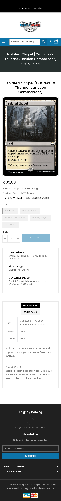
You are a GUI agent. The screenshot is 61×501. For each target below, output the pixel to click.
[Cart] (56, 42)
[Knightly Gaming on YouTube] (36, 3)
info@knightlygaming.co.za (30, 427)
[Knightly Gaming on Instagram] (30, 3)
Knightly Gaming (30, 63)
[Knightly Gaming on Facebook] (24, 3)
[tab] (30, 305)
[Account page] (50, 42)
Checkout (24, 8)
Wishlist (38, 8)
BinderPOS (47, 488)
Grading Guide (40, 197)
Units (5, 232)
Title (5, 204)
